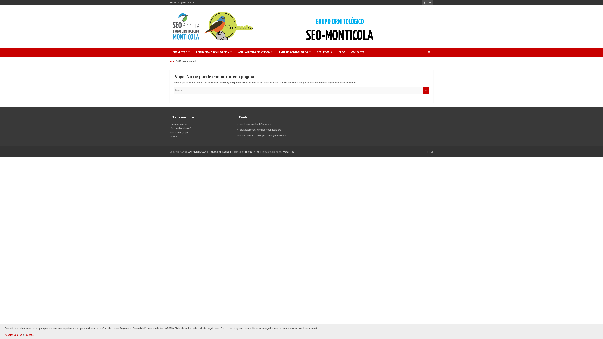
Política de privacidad (220, 151)
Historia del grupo (179, 132)
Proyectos (180, 52)
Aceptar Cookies (13, 335)
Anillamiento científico (254, 52)
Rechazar (29, 335)
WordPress (288, 151)
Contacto (358, 52)
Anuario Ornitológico (293, 52)
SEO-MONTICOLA (197, 151)
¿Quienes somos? (179, 124)
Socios (173, 136)
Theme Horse (252, 151)
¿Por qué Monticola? (180, 128)
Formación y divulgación (212, 52)
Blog (342, 52)
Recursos (323, 52)
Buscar (426, 90)
